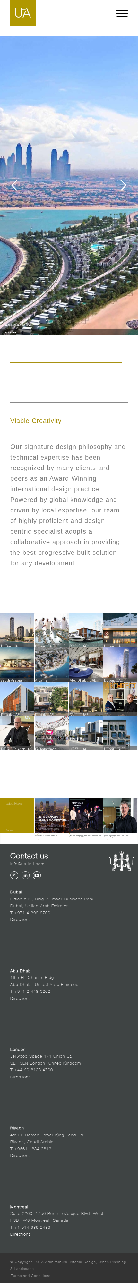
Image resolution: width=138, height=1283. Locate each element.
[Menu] (119, 13)
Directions (20, 919)
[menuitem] (29, 1275)
